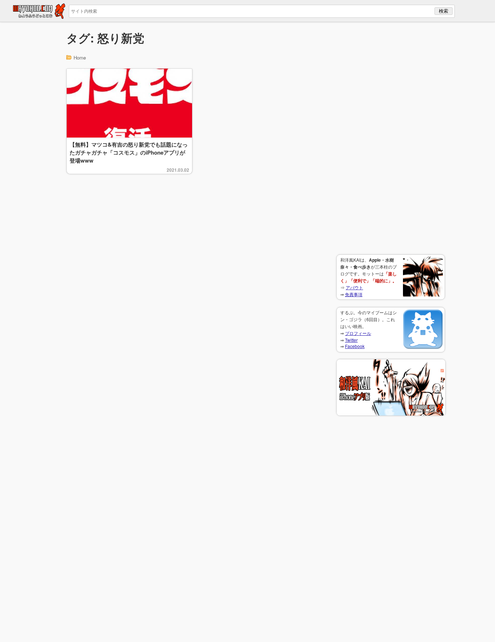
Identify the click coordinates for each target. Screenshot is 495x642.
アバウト (354, 287)
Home (80, 57)
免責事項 (353, 294)
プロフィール (358, 333)
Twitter (351, 340)
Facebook (355, 346)
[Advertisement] (390, 138)
